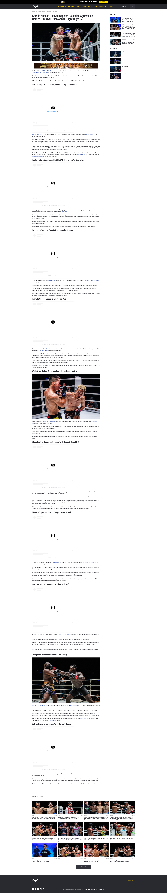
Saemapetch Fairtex (89, 134)
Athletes (90, 6)
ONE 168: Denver (46, 156)
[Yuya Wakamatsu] (115, 76)
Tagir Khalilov (39, 508)
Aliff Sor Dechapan (36, 636)
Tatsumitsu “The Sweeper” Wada (48, 421)
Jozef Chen (64, 211)
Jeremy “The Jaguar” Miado (87, 562)
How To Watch (71, 6)
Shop (106, 6)
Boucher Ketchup (74, 705)
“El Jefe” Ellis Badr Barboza (64, 634)
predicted (46, 705)
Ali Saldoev (84, 492)
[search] (132, 6)
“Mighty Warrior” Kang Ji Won (92, 280)
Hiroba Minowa (55, 562)
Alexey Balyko (42, 774)
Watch (101, 6)
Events (78, 6)
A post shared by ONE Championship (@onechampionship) (53, 130)
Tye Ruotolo (94, 210)
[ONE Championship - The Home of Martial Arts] (35, 6)
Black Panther (35, 492)
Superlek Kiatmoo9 (36, 156)
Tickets (84, 6)
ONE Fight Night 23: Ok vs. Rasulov (40, 72)
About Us (111, 6)
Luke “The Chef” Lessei (42, 350)
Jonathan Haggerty (81, 154)
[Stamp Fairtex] (115, 69)
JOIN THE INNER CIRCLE (62, 6)
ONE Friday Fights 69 (46, 71)
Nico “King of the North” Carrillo (39, 134)
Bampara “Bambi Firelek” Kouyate (46, 349)
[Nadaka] (115, 54)
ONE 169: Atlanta (51, 720)
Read (96, 6)
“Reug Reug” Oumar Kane (38, 705)
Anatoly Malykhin (84, 718)
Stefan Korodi (87, 774)
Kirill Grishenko (51, 280)
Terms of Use (101, 889)
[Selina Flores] (115, 61)
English (124, 6)
